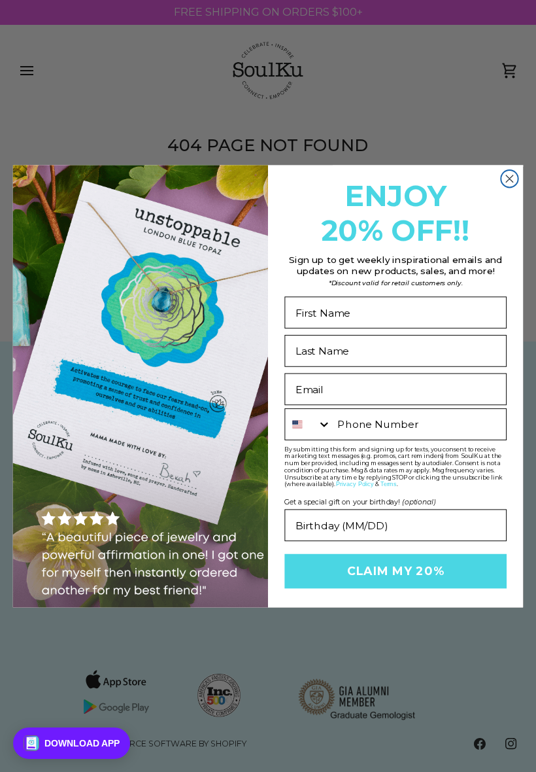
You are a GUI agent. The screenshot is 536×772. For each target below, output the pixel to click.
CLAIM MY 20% (395, 571)
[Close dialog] (509, 178)
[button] (71, 743)
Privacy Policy (355, 484)
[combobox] (308, 424)
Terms (388, 484)
